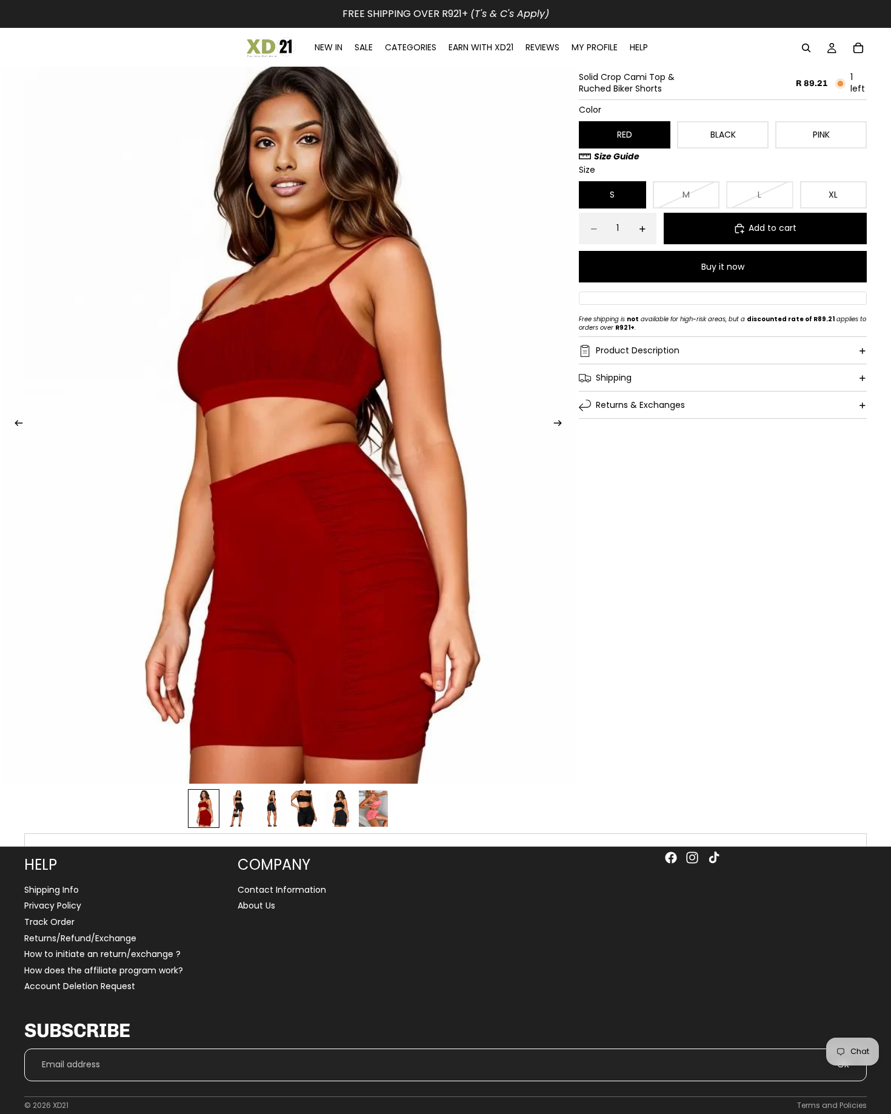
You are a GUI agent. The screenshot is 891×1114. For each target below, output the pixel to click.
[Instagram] (692, 857)
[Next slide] (561, 425)
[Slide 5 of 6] (339, 808)
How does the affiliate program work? (103, 970)
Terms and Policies (832, 1105)
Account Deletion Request (79, 987)
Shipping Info (51, 890)
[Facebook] (671, 857)
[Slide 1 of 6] (203, 808)
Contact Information (282, 890)
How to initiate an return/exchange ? (102, 954)
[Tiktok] (714, 857)
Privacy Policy (52, 906)
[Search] (806, 48)
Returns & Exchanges (640, 405)
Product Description (637, 350)
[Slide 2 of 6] (237, 808)
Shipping (614, 378)
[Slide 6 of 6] (373, 808)
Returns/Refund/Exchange (80, 938)
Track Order (49, 922)
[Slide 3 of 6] (271, 808)
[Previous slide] (15, 425)
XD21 (60, 1105)
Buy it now (722, 267)
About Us (256, 906)
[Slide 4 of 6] (305, 808)
